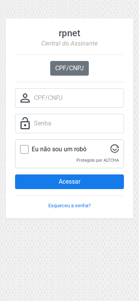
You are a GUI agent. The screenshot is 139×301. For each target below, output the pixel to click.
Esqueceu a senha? (69, 205)
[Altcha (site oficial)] (114, 150)
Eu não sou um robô (59, 149)
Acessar (69, 181)
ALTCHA (111, 160)
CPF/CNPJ (69, 68)
